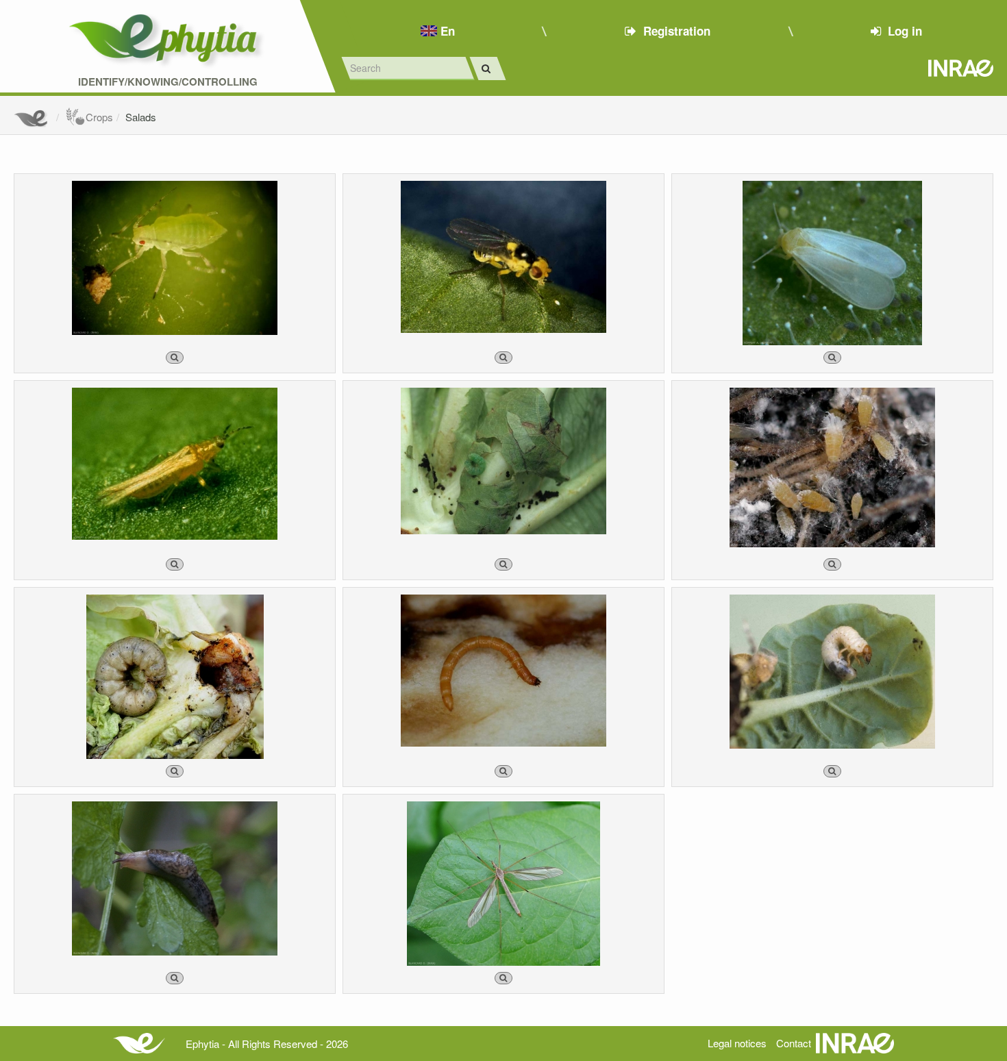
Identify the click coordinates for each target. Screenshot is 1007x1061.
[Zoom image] (175, 357)
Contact (793, 1043)
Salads (140, 117)
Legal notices (737, 1043)
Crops (99, 117)
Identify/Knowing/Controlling (168, 82)
